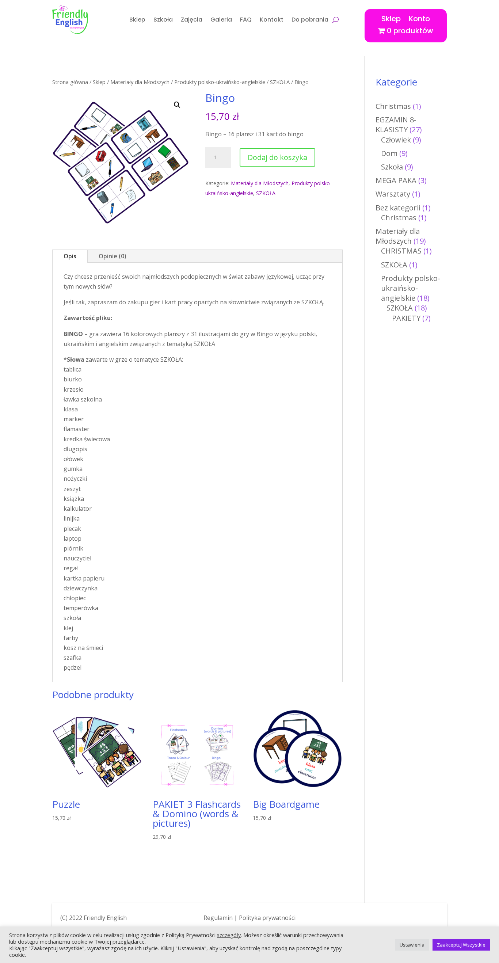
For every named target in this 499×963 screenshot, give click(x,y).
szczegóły (229, 935)
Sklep (137, 19)
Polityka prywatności (267, 918)
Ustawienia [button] (412, 944)
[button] (177, 104)
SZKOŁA (280, 81)
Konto (419, 17)
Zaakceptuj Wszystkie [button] (461, 944)
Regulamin (218, 918)
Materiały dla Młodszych (139, 81)
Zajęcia (191, 19)
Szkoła (163, 19)
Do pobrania (310, 19)
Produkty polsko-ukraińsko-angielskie (219, 81)
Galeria (221, 19)
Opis (70, 256)
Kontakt (271, 19)
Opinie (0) (112, 256)
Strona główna (70, 81)
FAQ (246, 19)
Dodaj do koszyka (277, 157)
